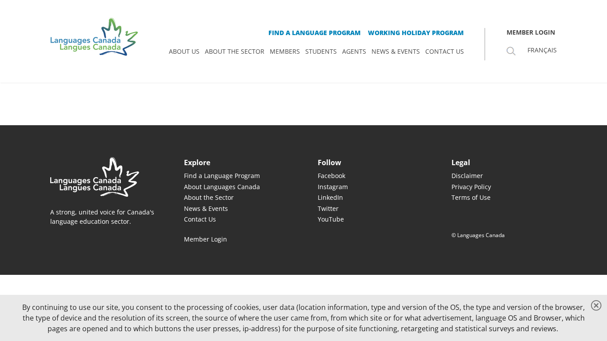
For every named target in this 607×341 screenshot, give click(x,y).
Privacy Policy (471, 186)
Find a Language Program (222, 175)
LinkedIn (330, 197)
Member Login (205, 239)
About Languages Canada (222, 186)
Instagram (333, 186)
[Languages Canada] (103, 177)
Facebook (331, 175)
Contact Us (200, 219)
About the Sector (209, 197)
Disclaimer (467, 175)
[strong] (184, 51)
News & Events (206, 208)
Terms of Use (471, 197)
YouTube (331, 219)
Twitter (328, 208)
